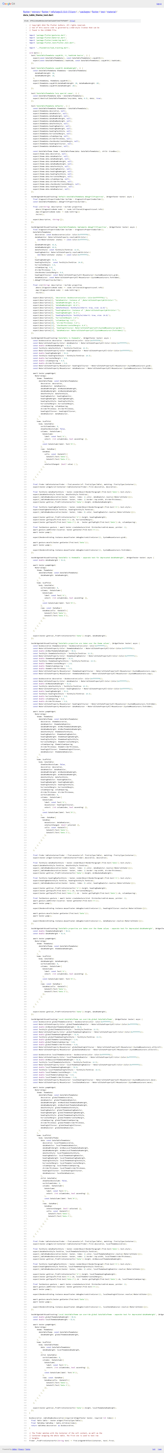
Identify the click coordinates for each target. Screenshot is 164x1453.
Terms (27, 1449)
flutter (26, 11)
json (160, 1449)
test (103, 11)
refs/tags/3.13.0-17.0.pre (63, 11)
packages (85, 11)
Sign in (159, 4)
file (72, 21)
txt (153, 1449)
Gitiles (14, 1449)
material (111, 11)
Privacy (21, 1449)
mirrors (36, 11)
